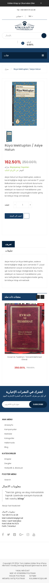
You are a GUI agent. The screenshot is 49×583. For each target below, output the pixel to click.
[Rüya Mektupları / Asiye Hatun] (9, 136)
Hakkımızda (9, 442)
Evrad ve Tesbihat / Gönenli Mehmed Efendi (25, 358)
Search (7, 479)
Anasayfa (8, 425)
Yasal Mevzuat (23, 570)
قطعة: (7, 205)
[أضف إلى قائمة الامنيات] (17, 42)
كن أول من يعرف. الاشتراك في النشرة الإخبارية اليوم (24, 395)
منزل (7, 69)
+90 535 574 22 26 (27, 10)
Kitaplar (7, 459)
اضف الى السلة (15, 216)
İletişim (32, 576)
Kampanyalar (10, 429)
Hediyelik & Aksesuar (13, 468)
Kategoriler (9, 438)
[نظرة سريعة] (24, 328)
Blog (6, 447)
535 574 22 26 (12, 515)
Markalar (8, 434)
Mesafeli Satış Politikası (13, 578)
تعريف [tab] (8, 244)
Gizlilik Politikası (17, 576)
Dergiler (7, 463)
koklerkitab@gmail (14, 518)
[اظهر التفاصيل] (36, 361)
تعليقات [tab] (9, 250)
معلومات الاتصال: (8, 511)
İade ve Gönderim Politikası (23, 573)
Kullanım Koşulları (38, 578)
